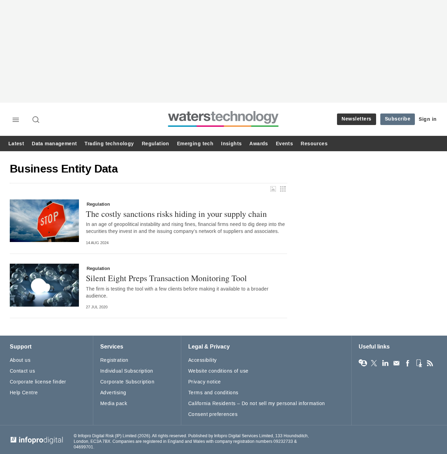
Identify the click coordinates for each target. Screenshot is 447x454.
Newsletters (357, 119)
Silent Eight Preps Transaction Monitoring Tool (166, 278)
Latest (16, 143)
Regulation (155, 143)
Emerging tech (195, 143)
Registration (114, 360)
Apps (419, 363)
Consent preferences (212, 414)
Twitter (374, 363)
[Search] (36, 120)
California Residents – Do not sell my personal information (256, 403)
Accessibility (202, 360)
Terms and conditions (213, 392)
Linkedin (385, 363)
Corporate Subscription (127, 382)
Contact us (22, 371)
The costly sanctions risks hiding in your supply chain (176, 213)
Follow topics (363, 363)
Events (284, 143)
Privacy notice (204, 382)
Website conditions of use (218, 371)
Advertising (113, 392)
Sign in (428, 119)
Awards (258, 143)
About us (20, 360)
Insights (231, 143)
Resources (314, 143)
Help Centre (24, 392)
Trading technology (109, 143)
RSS (430, 363)
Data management (54, 143)
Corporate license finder (38, 382)
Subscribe (398, 119)
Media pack (113, 403)
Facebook (407, 363)
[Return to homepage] (223, 126)
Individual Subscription (126, 371)
